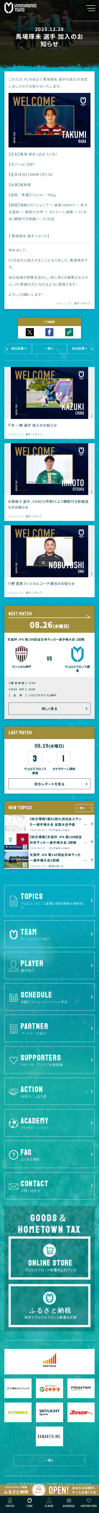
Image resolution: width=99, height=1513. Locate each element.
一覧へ (81, 808)
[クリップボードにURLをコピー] (69, 332)
